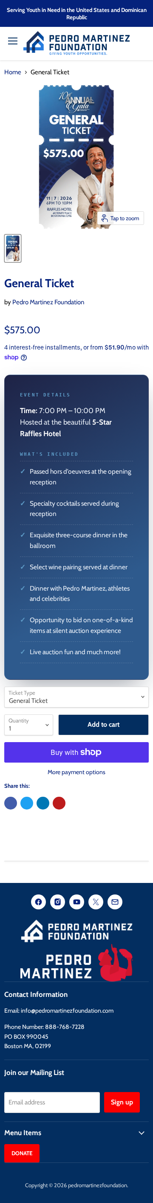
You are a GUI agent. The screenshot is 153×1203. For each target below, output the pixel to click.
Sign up (122, 1102)
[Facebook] (38, 902)
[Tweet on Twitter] (26, 803)
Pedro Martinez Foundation (48, 302)
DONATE (21, 1153)
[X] (95, 902)
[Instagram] (57, 902)
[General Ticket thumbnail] (13, 248)
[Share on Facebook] (10, 803)
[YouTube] (76, 902)
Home (12, 72)
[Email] (115, 902)
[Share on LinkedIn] (43, 803)
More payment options (76, 772)
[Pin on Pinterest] (59, 803)
